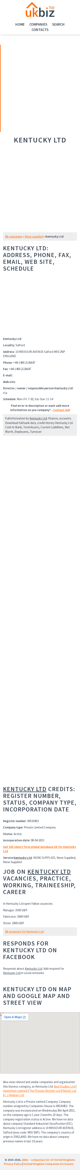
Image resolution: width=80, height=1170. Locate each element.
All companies (13, 236)
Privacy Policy (13, 1164)
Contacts (40, 29)
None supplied (34, 236)
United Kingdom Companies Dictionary (49, 1164)
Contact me (61, 410)
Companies (38, 24)
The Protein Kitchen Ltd (44, 1091)
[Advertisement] (29, 88)
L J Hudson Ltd (14, 1095)
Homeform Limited (15, 1091)
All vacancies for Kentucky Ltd (24, 931)
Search (58, 24)
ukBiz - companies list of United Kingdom (48, 1160)
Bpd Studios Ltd (64, 1086)
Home (20, 24)
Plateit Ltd (69, 1091)
